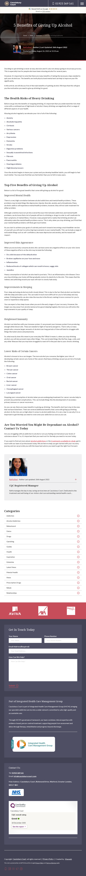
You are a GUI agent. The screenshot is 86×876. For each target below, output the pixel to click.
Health (9, 552)
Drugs (8, 536)
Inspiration (10, 557)
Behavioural (11, 526)
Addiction (39, 35)
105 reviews (46, 11)
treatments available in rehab (63, 441)
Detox (8, 531)
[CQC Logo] (18, 807)
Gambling (10, 541)
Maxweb (68, 859)
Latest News (11, 567)
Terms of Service (51, 863)
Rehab (8, 588)
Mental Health (12, 572)
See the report (18, 827)
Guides (9, 547)
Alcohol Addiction (13, 521)
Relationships (11, 593)
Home (25, 35)
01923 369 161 (18, 773)
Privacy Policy (48, 859)
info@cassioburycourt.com (25, 776)
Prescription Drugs (13, 583)
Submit (12, 685)
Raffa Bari (27, 47)
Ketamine (10, 562)
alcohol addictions (38, 441)
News (31, 35)
